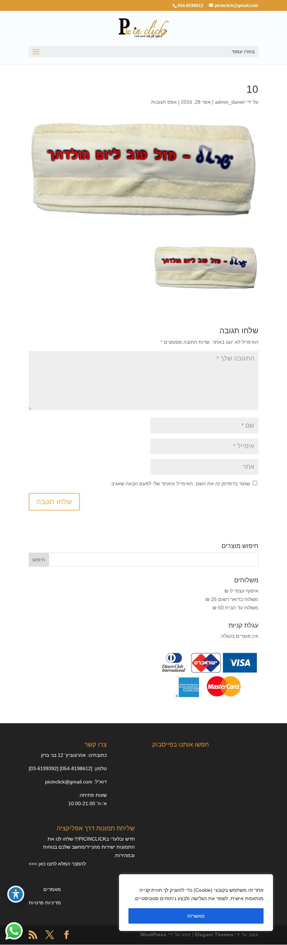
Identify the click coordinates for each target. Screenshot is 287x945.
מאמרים (52, 889)
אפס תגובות (164, 102)
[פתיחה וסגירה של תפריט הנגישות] (15, 894)
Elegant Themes (214, 934)
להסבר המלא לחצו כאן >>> (57, 864)
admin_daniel (230, 102)
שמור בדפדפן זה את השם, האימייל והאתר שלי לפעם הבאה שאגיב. (180, 483)
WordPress (153, 934)
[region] (196, 902)
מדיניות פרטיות (45, 902)
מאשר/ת (196, 916)
